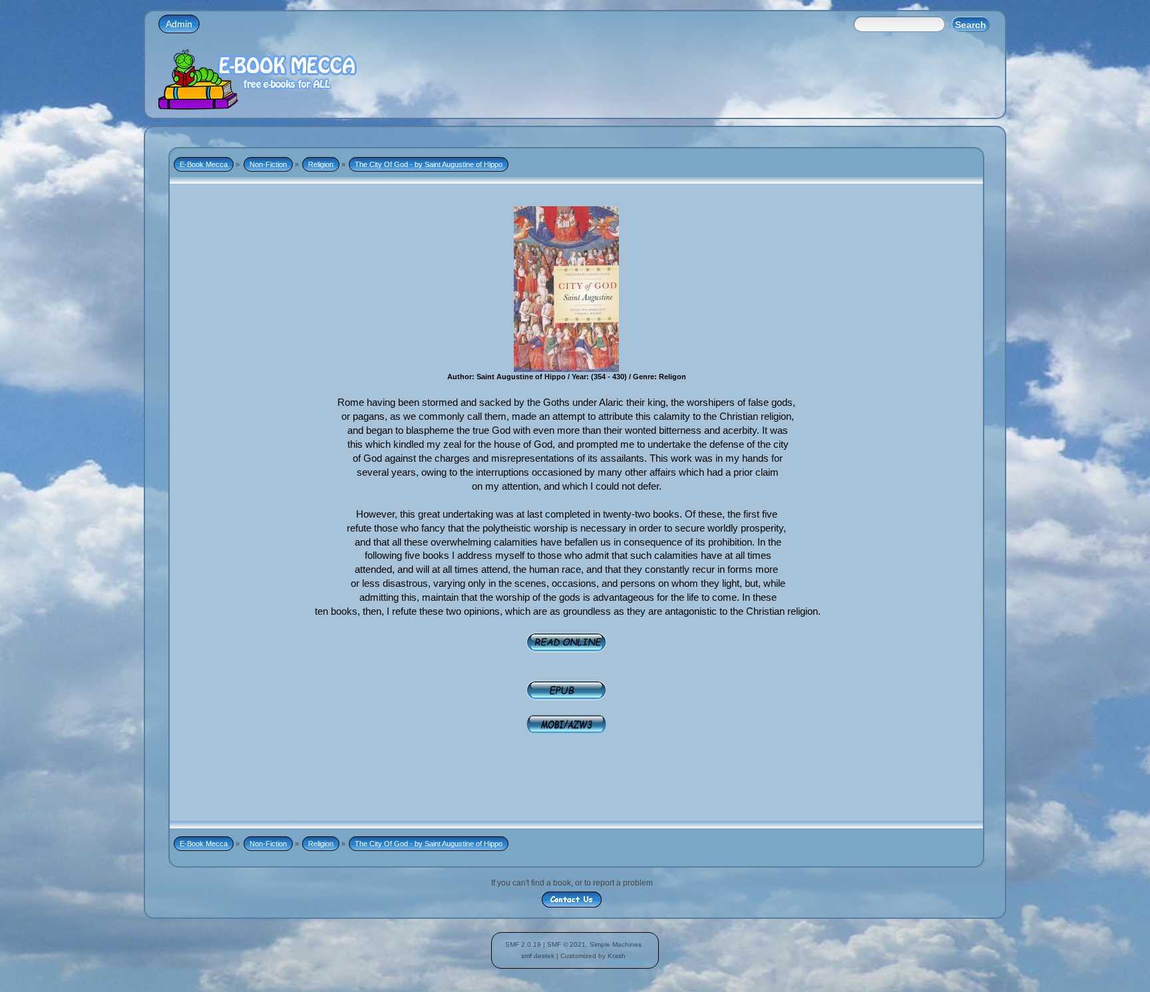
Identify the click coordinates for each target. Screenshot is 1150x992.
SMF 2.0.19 (523, 944)
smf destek (537, 955)
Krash (617, 955)
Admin (179, 24)
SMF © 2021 (566, 944)
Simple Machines (616, 944)
